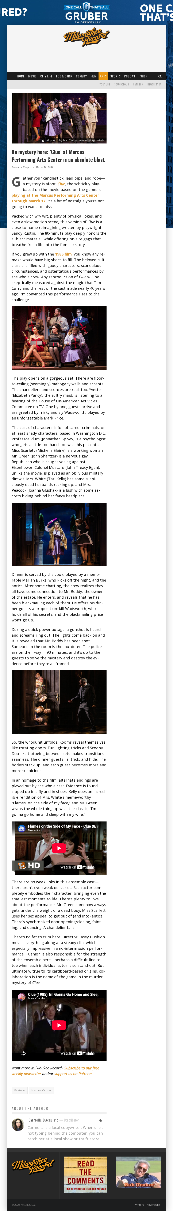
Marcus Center (41, 1090)
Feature (19, 1090)
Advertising (153, 1205)
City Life (46, 76)
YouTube (105, 84)
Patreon (138, 84)
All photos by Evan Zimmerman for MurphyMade (75, 140)
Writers (139, 1205)
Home (21, 76)
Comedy (81, 76)
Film (93, 76)
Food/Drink (64, 76)
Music (32, 76)
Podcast (130, 76)
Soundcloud (121, 84)
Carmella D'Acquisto (23, 167)
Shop (143, 76)
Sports (115, 76)
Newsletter (154, 84)
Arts (103, 76)
